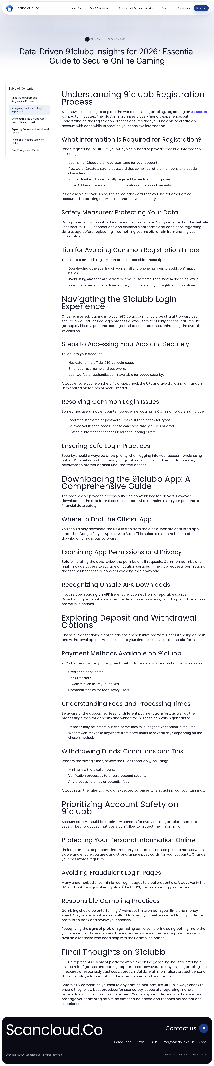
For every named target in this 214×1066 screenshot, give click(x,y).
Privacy (183, 1054)
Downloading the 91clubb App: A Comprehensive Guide (29, 120)
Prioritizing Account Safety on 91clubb (28, 141)
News (141, 1042)
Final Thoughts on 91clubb (26, 150)
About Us (170, 1054)
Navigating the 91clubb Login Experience (27, 110)
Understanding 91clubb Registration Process (24, 99)
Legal (204, 1054)
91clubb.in (199, 112)
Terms (194, 1054)
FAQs (153, 1042)
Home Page (122, 1042)
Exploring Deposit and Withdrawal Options (30, 131)
